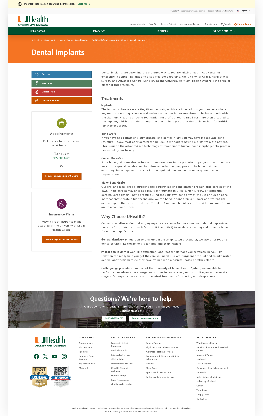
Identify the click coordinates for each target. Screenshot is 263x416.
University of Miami (206, 382)
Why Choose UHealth (206, 343)
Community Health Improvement (212, 368)
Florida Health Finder (121, 385)
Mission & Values (204, 355)
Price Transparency (120, 380)
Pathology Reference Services (160, 377)
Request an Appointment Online (61, 176)
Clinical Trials (48, 92)
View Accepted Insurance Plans (62, 239)
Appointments (137, 24)
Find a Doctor (85, 348)
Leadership (201, 360)
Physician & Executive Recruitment (162, 348)
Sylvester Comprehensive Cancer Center (187, 11)
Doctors (45, 74)
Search (227, 24)
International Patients (190, 24)
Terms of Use (94, 408)
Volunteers (201, 390)
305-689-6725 (61, 158)
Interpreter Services (120, 355)
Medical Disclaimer (80, 408)
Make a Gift (84, 368)
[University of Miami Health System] (33, 20)
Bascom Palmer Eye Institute (220, 11)
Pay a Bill (152, 24)
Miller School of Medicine (208, 377)
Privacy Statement (109, 408)
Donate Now (211, 24)
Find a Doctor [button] (37, 31)
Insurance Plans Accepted (86, 357)
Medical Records (119, 351)
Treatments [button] (99, 31)
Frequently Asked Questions (119, 344)
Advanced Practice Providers (159, 352)
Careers (199, 386)
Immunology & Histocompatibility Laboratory (162, 357)
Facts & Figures (203, 364)
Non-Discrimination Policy (157, 408)
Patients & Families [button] (222, 31)
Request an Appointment (145, 318)
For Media (201, 373)
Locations (162, 31)
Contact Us (201, 399)
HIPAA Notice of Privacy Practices (132, 408)
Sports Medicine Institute (158, 373)
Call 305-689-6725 (114, 318)
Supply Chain (202, 395)
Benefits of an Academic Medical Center (212, 349)
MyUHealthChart (87, 364)
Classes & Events (50, 101)
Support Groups (119, 376)
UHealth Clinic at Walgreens (119, 369)
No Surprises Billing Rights (180, 408)
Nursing (150, 364)
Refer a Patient (168, 24)
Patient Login (244, 24)
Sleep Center (152, 368)
